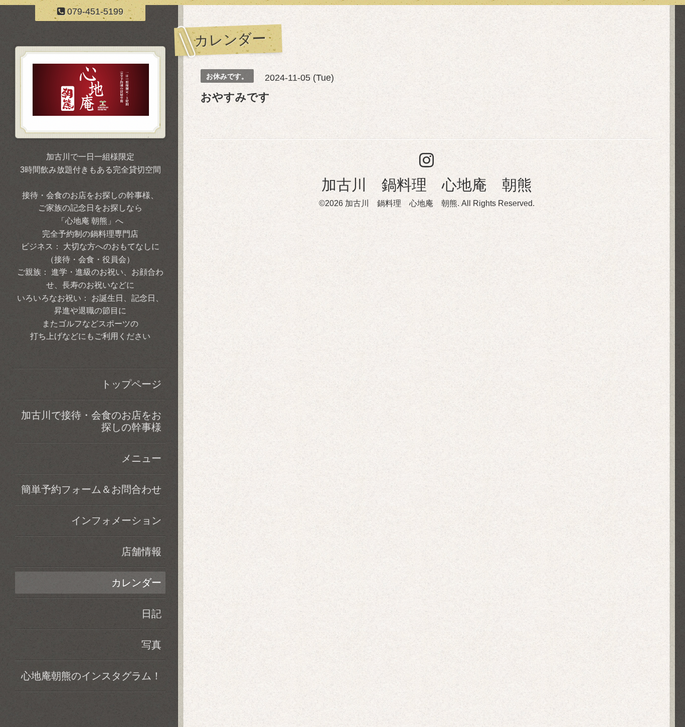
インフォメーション (116, 520)
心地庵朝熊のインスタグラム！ (91, 675)
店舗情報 (141, 551)
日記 (151, 613)
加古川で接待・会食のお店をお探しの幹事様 (91, 421)
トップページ (131, 384)
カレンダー (136, 582)
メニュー (141, 458)
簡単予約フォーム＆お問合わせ (91, 489)
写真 (151, 644)
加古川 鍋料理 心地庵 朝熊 (426, 184)
